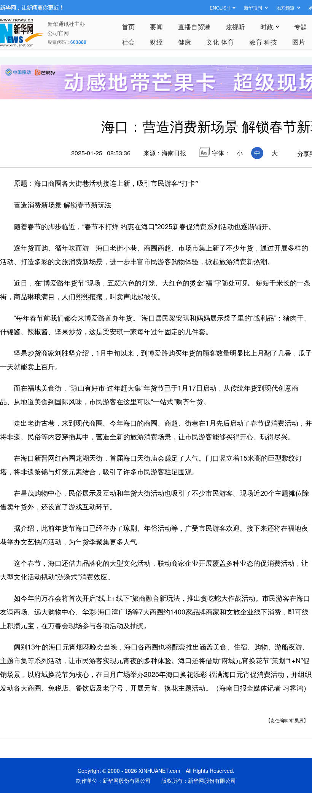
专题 (300, 26)
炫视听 (235, 26)
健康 (184, 41)
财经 (156, 41)
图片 (298, 41)
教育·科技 (263, 41)
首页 (128, 26)
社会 (128, 41)
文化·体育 (220, 41)
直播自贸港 (194, 26)
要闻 (156, 26)
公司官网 (58, 33)
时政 (266, 26)
